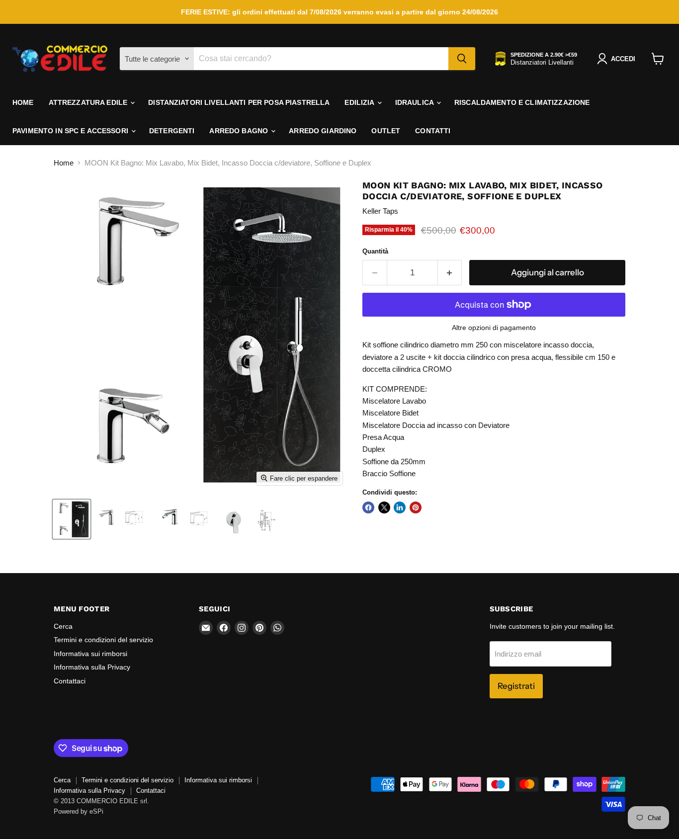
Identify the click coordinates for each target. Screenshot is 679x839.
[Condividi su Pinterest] (416, 507)
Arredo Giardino (322, 131)
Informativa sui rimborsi (90, 654)
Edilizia (360, 102)
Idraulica (415, 102)
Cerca (63, 626)
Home (23, 102)
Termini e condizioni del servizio (103, 640)
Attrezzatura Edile (89, 102)
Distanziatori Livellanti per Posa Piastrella (239, 102)
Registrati (516, 686)
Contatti (432, 131)
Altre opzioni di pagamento (494, 328)
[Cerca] (461, 58)
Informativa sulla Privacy (92, 667)
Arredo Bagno (239, 131)
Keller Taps (380, 211)
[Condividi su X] (384, 507)
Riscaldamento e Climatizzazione (522, 102)
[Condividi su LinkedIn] (400, 507)
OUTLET (385, 131)
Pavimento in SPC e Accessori (71, 131)
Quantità (375, 251)
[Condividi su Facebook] (368, 507)
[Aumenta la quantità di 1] (450, 272)
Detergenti (171, 131)
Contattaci (69, 681)
